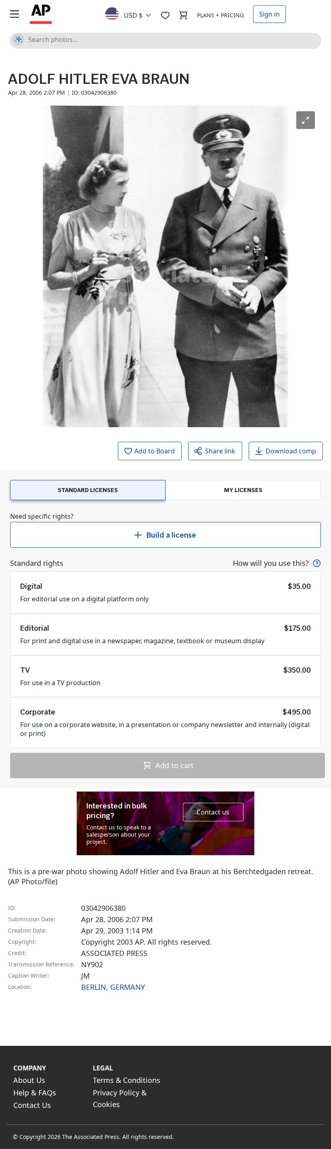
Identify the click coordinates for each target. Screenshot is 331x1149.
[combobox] (133, 13)
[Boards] (165, 15)
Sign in (269, 14)
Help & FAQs (34, 1092)
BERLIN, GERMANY (113, 987)
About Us (29, 1080)
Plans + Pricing (220, 15)
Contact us (213, 812)
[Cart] (183, 15)
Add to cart (173, 765)
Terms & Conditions (126, 1080)
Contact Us (32, 1105)
